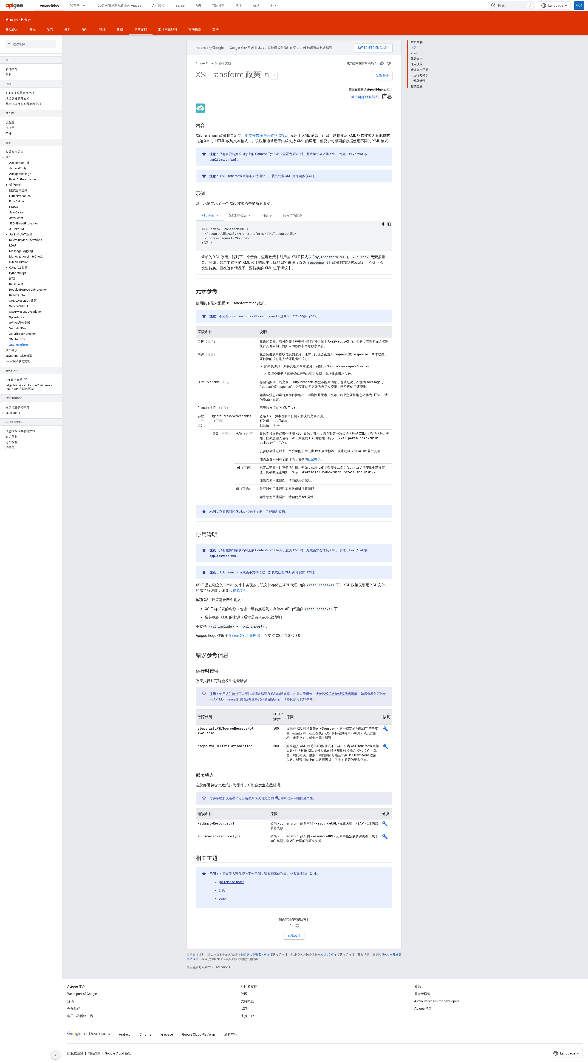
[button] (31, 157)
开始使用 (12, 29)
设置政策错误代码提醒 (341, 694)
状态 (244, 1008)
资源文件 (239, 590)
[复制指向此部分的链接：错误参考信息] (233, 655)
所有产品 (230, 1034)
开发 (32, 29)
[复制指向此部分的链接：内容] (209, 126)
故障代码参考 (303, 699)
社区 (274, 5)
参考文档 (140, 29)
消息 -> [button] (267, 216)
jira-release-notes (231, 882)
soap (222, 898)
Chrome (145, 1034)
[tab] (210, 215)
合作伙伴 (73, 1008)
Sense (180, 5)
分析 (67, 29)
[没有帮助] (388, 63)
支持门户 (247, 1016)
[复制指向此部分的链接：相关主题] (222, 858)
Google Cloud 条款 (118, 1053)
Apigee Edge (49, 5)
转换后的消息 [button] (292, 216)
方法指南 (194, 29)
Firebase (167, 1034)
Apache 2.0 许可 (328, 954)
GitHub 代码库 (246, 511)
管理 (102, 29)
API (198, 5)
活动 (70, 1001)
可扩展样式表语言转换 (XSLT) (265, 135)
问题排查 (218, 5)
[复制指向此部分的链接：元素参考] (222, 292)
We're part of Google (82, 994)
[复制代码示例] (389, 224)
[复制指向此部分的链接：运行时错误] (223, 671)
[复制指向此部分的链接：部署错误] (218, 775)
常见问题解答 (167, 29)
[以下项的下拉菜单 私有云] (86, 5)
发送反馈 (382, 75)
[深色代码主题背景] (384, 224)
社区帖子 (314, 459)
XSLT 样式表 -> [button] (240, 216)
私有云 (75, 5)
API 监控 (158, 5)
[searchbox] (31, 44)
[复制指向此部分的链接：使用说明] (222, 535)
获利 (85, 29)
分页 (222, 890)
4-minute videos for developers (437, 1001)
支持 (215, 29)
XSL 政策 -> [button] (209, 216)
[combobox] (511, 5)
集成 (120, 29)
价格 (256, 5)
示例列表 (280, 874)
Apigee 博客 (423, 1008)
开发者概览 (422, 994)
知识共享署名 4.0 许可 (257, 954)
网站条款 (94, 1053)
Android (124, 1034)
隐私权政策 (75, 1053)
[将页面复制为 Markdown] (267, 75)
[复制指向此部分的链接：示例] (209, 194)
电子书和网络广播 (80, 1016)
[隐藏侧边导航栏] (55, 1054)
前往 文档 (364, 97)
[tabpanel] (294, 246)
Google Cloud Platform (198, 1034)
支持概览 (247, 1001)
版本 (239, 5)
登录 (579, 5)
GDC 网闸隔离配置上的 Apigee (119, 5)
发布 (50, 29)
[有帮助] (382, 63)
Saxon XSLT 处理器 (244, 635)
